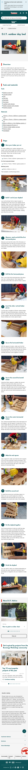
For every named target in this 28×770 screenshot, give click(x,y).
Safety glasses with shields (11, 105)
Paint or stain (7, 129)
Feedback (18, 756)
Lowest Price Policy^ (7, 25)
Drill (4, 96)
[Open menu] (2, 13)
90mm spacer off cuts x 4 (10, 125)
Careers (24, 756)
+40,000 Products (21, 25)
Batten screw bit (7, 92)
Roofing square (7, 107)
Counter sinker (7, 94)
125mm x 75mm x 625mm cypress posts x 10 (14, 116)
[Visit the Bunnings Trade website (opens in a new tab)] (14, 22)
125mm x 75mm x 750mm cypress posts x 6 (14, 120)
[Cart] (26, 13)
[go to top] (24, 731)
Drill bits (5, 98)
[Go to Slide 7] (17, 631)
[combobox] (14, 18)
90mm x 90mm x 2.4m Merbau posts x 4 (14, 123)
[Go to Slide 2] (9, 631)
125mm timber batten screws (11, 127)
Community (4, 756)
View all (14, 636)
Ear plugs (5, 102)
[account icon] (20, 13)
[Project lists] (23, 13)
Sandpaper (6, 130)
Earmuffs (5, 100)
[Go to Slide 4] (12, 631)
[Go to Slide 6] (16, 683)
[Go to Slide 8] (19, 631)
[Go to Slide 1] (8, 631)
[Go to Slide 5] (14, 631)
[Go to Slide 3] (11, 631)
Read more (7, 8)
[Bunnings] (14, 13)
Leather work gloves (9, 104)
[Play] (14, 47)
